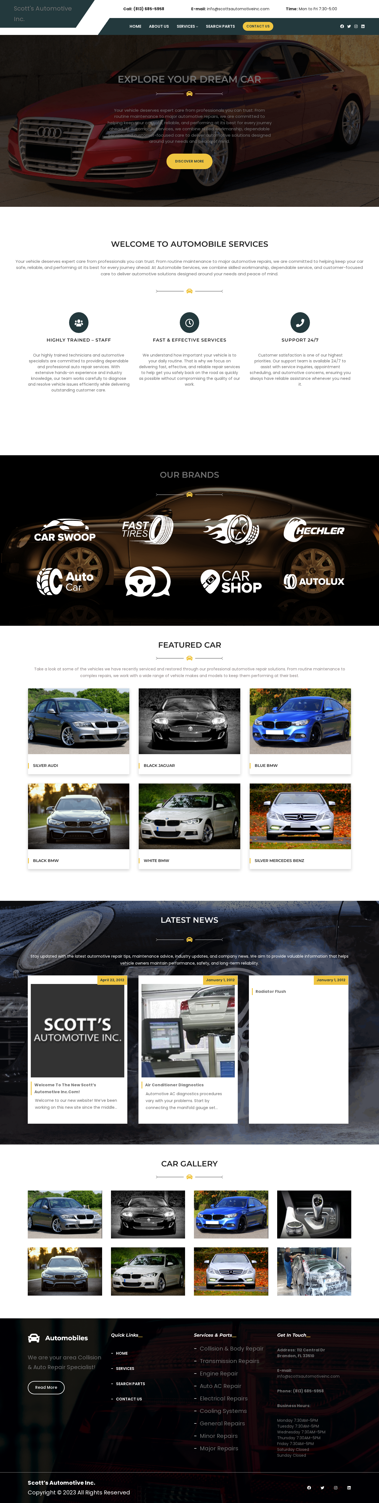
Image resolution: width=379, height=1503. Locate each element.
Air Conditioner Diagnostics (174, 1085)
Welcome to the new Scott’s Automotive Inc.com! (65, 1088)
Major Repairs (219, 1448)
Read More (46, 1387)
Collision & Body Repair (232, 1348)
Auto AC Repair (220, 1386)
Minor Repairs (219, 1436)
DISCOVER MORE (189, 161)
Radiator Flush (271, 991)
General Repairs (222, 1423)
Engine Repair (219, 1373)
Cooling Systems (223, 1411)
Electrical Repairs (224, 1398)
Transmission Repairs (229, 1361)
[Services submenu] (197, 26)
